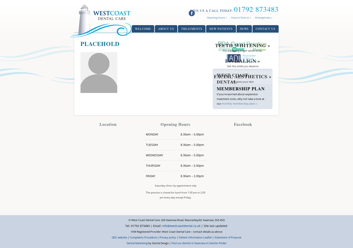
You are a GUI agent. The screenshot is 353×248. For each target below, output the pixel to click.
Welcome (143, 29)
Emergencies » (263, 17)
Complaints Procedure (143, 237)
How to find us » (241, 17)
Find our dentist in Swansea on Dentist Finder (199, 243)
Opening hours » (217, 17)
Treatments (191, 29)
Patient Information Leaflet (195, 237)
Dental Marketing (137, 243)
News (244, 29)
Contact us (265, 29)
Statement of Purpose (227, 237)
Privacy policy (168, 237)
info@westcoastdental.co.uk (181, 226)
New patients (221, 29)
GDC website (119, 237)
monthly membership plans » (239, 103)
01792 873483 (256, 9)
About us (166, 29)
